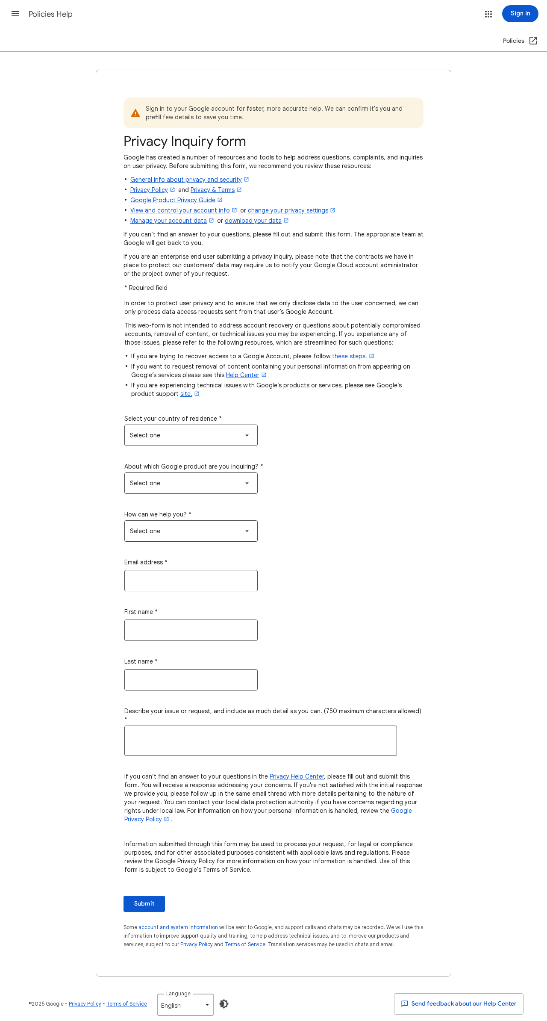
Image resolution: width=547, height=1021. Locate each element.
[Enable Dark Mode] (224, 1004)
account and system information (178, 927)
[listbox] (191, 435)
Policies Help (51, 14)
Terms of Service (245, 944)
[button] (15, 13)
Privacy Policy (196, 944)
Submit (144, 903)
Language (178, 993)
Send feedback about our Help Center (463, 1003)
